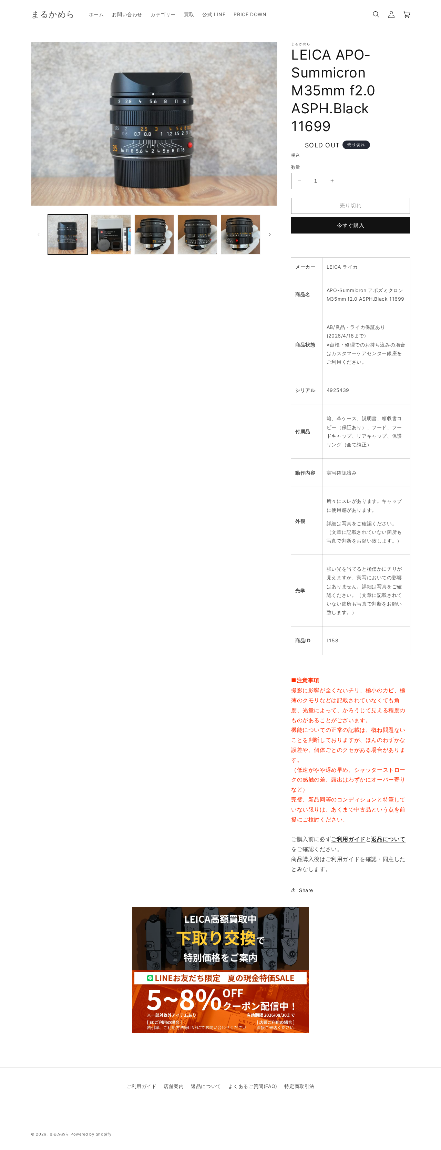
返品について (206, 1086)
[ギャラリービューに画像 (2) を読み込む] (111, 234)
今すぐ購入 (351, 225)
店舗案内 (174, 1086)
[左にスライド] (38, 234)
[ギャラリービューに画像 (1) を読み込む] (68, 234)
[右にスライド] (269, 234)
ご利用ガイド (141, 1086)
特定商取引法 (299, 1086)
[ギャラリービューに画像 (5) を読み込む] (240, 234)
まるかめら (59, 1134)
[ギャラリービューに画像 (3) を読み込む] (154, 234)
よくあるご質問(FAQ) (252, 1086)
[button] (376, 14)
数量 (295, 167)
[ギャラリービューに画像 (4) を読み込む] (197, 234)
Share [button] (306, 890)
